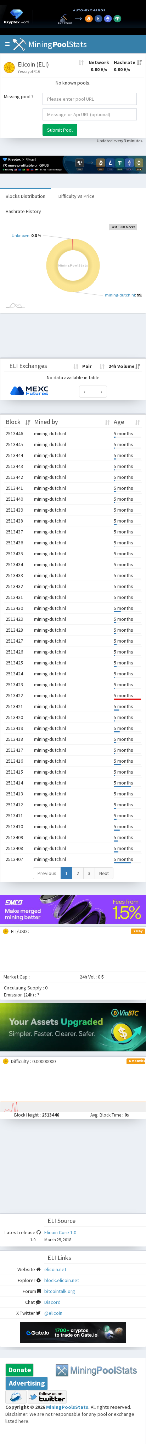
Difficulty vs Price (76, 196)
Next (104, 873)
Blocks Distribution (25, 196)
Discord (52, 1302)
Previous (47, 873)
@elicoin (53, 1313)
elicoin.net (55, 1269)
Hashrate (124, 66)
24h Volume (121, 366)
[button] (7, 44)
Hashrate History (23, 211)
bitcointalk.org (59, 1291)
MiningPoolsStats (67, 1407)
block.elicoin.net (61, 1280)
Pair (87, 366)
